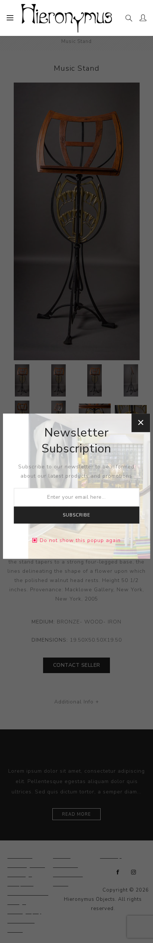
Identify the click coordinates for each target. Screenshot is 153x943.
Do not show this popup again (80, 540)
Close (140, 423)
